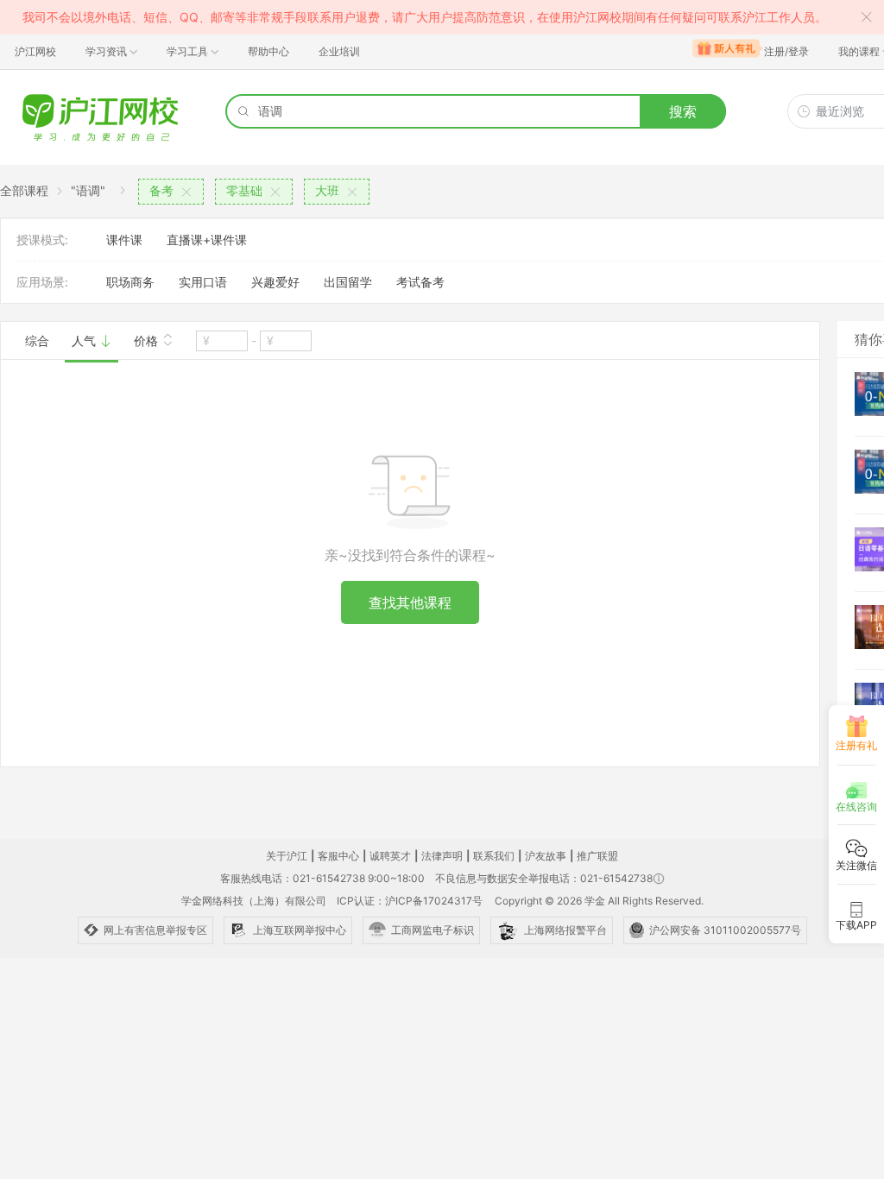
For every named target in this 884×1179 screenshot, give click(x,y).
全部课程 (24, 190)
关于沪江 (286, 855)
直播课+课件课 (207, 239)
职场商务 (130, 281)
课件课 (124, 239)
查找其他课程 (410, 602)
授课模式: (42, 239)
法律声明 (442, 855)
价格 (147, 340)
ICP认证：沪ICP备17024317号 (410, 900)
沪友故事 (545, 855)
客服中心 (338, 855)
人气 (85, 340)
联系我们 (494, 855)
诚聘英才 (390, 855)
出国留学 (348, 281)
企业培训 (339, 51)
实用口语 (203, 281)
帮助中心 (268, 51)
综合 (37, 340)
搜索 (683, 111)
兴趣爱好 (275, 281)
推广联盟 (597, 855)
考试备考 (420, 281)
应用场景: (42, 281)
